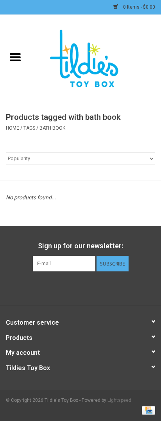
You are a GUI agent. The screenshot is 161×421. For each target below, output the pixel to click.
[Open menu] (15, 57)
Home (12, 128)
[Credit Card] (147, 410)
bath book (52, 128)
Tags (29, 128)
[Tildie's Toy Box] (95, 57)
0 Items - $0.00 (138, 7)
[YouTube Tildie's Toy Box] (87, 287)
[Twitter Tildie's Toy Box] (74, 287)
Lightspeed (119, 400)
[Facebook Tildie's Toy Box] (60, 287)
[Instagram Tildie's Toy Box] (101, 287)
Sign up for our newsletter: (80, 246)
